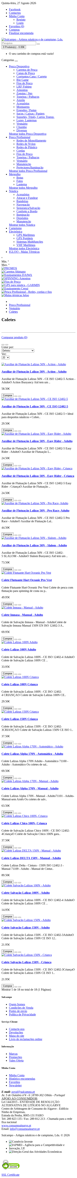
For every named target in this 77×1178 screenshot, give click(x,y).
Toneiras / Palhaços (27, 96)
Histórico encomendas (22, 1078)
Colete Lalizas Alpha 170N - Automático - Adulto (32, 753)
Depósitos (22, 218)
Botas (19, 177)
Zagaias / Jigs (24, 93)
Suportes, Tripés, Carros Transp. (35, 117)
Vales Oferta (16, 1060)
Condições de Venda (21, 1007)
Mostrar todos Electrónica (24, 248)
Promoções (15, 1057)
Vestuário (21, 123)
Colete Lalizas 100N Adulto (18, 649)
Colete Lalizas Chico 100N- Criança (24, 823)
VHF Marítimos (25, 245)
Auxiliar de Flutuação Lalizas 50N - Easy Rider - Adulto (37, 441)
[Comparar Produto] (19, 396)
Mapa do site (16, 1035)
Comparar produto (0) (14, 337)
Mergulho (15, 174)
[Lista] (2, 344)
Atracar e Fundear (27, 197)
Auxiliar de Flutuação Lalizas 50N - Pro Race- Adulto (35, 510)
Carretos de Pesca (26, 69)
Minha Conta (16, 1075)
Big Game (22, 79)
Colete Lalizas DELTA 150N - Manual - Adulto (31, 858)
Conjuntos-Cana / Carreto (31, 76)
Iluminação (23, 214)
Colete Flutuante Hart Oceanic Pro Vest (26, 580)
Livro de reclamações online (25, 1039)
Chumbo (21, 127)
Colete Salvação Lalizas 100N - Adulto (25, 892)
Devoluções (16, 1032)
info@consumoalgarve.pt (25, 1128)
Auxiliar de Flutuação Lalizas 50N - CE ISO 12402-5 (34, 406)
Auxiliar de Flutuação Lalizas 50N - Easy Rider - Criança (37, 475)
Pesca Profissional (19, 137)
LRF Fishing (24, 86)
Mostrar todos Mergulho (23, 187)
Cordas (20, 150)
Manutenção (23, 164)
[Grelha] (6, 344)
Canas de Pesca (25, 73)
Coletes (13, 311)
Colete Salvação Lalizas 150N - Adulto (25, 927)
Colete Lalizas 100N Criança (19, 684)
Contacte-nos (16, 1029)
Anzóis (20, 100)
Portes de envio (18, 1011)
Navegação (23, 204)
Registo (20, 19)
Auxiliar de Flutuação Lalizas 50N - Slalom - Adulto (34, 545)
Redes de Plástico (26, 147)
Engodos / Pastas (26, 110)
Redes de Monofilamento (31, 140)
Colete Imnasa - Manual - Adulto (22, 614)
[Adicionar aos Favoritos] (15, 396)
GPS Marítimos (25, 234)
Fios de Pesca (24, 83)
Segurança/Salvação (28, 208)
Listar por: (7, 347)
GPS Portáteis (24, 238)
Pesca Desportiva (19, 66)
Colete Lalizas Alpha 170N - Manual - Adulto (29, 788)
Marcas (13, 1053)
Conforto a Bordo (26, 211)
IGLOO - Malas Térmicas (24, 251)
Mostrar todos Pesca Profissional (28, 170)
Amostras (22, 90)
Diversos (21, 130)
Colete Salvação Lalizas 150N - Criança (26, 962)
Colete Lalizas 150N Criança (19, 719)
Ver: (3, 354)
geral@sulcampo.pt (23, 1091)
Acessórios (22, 103)
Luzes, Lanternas (26, 120)
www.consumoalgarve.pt (16, 1125)
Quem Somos (17, 1004)
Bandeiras (22, 201)
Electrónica (15, 231)
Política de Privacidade (22, 1014)
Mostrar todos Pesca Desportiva (27, 133)
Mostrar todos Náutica (22, 224)
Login (20, 23)
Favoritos (14, 1082)
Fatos (19, 181)
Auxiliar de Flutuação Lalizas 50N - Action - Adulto (34, 371)
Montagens (23, 106)
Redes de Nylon (26, 143)
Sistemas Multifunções (29, 241)
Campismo (15, 228)
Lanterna (21, 184)
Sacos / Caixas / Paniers (30, 113)
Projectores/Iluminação (29, 167)
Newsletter (15, 1085)
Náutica (13, 191)
